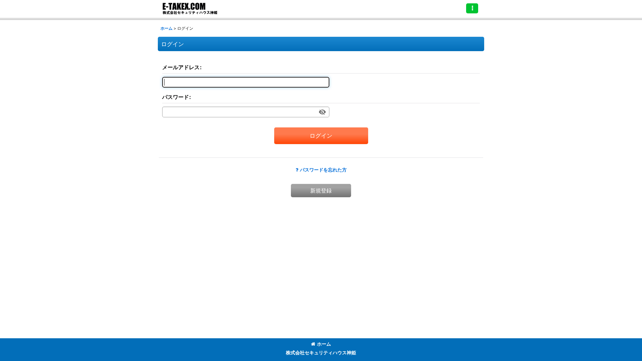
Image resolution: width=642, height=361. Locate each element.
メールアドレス (181, 67)
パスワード (175, 97)
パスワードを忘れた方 (323, 169)
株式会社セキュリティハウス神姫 (321, 352)
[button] (472, 8)
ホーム (324, 344)
